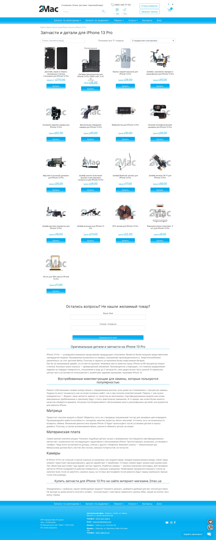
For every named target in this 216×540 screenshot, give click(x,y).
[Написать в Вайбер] (117, 10)
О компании (66, 5)
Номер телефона (108, 324)
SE (103, 11)
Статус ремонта (150, 6)
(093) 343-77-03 (122, 5)
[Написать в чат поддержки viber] (210, 527)
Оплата (75, 5)
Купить (56, 86)
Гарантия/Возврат (95, 5)
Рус (125, 14)
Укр (117, 14)
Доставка (83, 5)
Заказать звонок (149, 11)
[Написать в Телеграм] (124, 9)
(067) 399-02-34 (103, 533)
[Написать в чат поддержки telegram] (210, 521)
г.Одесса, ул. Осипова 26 (101, 525)
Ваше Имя (108, 313)
